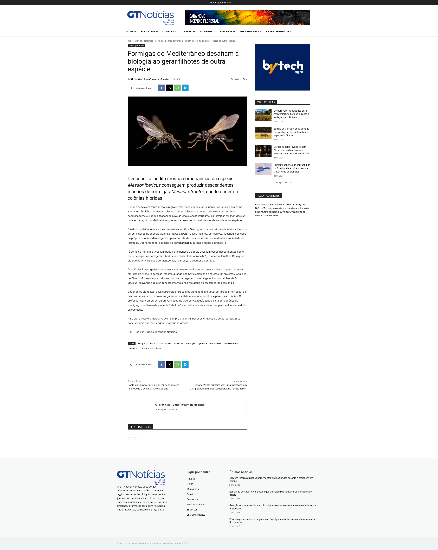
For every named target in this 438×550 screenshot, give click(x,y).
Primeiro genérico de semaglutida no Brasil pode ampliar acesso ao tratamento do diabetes (292, 168)
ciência (152, 343)
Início (130, 40)
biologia (141, 343)
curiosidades (165, 343)
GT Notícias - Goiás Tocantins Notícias (149, 79)
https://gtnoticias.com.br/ (166, 409)
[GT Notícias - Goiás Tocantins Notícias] (141, 407)
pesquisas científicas (151, 348)
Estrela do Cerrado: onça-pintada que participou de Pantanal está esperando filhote (291, 132)
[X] (169, 88)
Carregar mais (281, 182)
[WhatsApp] (177, 88)
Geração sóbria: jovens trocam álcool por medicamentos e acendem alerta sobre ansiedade (291, 150)
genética (202, 343)
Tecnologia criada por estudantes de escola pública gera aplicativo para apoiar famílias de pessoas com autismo (282, 212)
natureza (133, 348)
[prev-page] (130, 439)
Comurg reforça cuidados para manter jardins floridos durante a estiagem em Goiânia (291, 114)
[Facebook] (161, 88)
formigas (190, 343)
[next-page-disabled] (135, 439)
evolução (178, 343)
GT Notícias (215, 343)
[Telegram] (185, 88)
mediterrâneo (231, 343)
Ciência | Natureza (144, 40)
